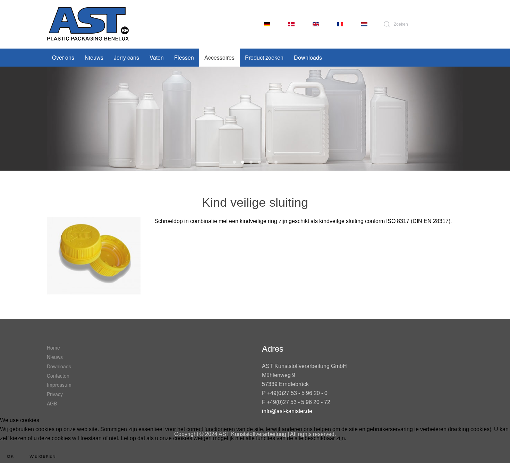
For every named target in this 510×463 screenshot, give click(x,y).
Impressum (59, 384)
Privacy (55, 394)
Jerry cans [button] (126, 57)
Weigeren (42, 456)
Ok (10, 456)
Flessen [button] (184, 57)
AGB (52, 403)
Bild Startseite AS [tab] (259, 162)
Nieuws (94, 57)
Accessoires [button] (219, 57)
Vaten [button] (157, 57)
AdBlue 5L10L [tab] (251, 162)
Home (53, 347)
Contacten (58, 375)
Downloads (308, 57)
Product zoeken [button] (264, 57)
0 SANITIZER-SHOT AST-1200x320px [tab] (242, 162)
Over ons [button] (63, 57)
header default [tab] (276, 162)
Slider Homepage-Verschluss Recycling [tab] (267, 162)
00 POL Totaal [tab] (234, 162)
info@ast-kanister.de (287, 411)
